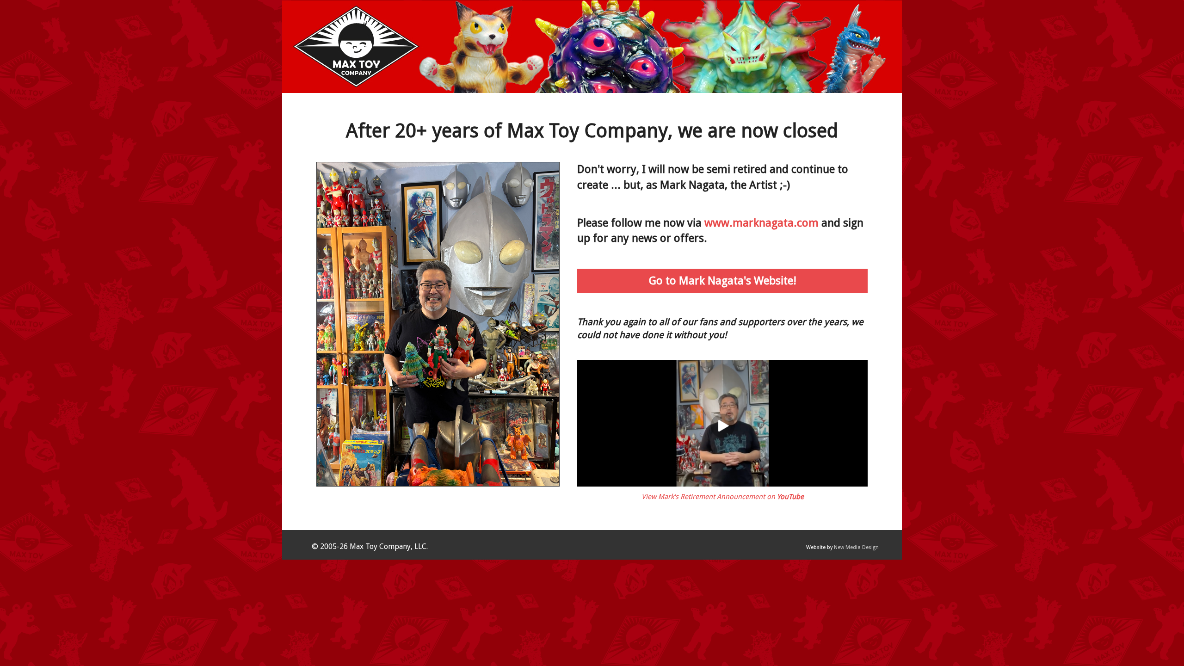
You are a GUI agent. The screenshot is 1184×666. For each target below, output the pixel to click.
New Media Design (856, 547)
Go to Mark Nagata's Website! (722, 280)
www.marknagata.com (761, 222)
